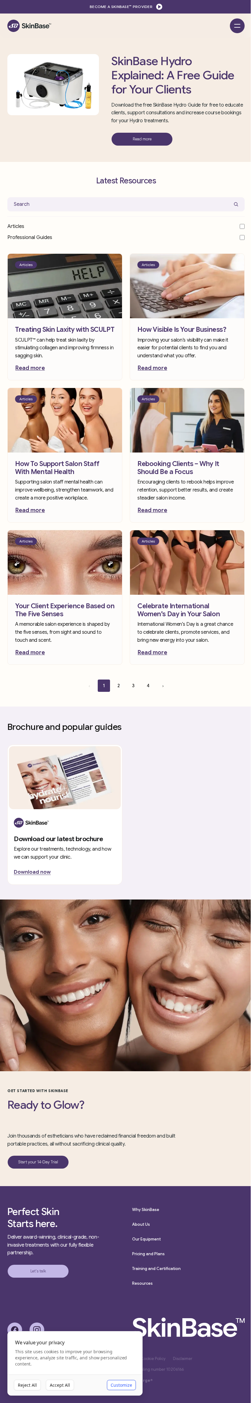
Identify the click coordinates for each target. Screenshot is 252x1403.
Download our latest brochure (58, 839)
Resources (142, 1283)
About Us (141, 1224)
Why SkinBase (145, 1209)
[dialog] (75, 1363)
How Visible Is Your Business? (181, 329)
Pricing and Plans (148, 1253)
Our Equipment (146, 1239)
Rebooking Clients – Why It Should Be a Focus (178, 468)
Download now (32, 872)
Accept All (60, 1385)
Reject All (27, 1385)
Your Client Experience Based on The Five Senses (65, 610)
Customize (121, 1385)
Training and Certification (156, 1268)
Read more (30, 368)
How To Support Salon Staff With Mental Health (57, 468)
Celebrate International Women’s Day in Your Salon (178, 610)
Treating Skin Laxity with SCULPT (64, 329)
